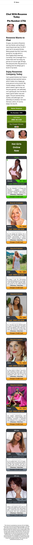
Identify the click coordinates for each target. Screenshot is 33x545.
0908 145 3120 (16, 120)
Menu (17, 2)
